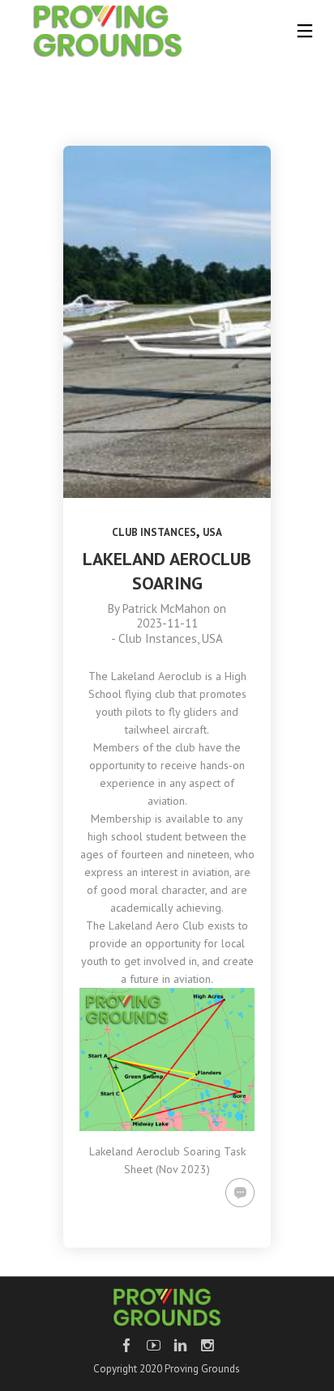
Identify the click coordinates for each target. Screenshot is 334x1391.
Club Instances (154, 532)
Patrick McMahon (166, 608)
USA (212, 532)
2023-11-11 (167, 623)
